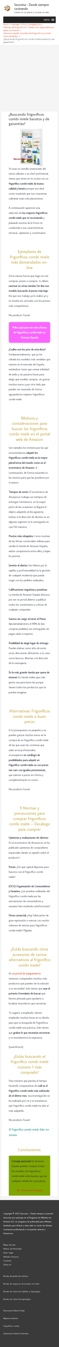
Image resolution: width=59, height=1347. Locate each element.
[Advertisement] (29, 76)
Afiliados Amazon (11, 1256)
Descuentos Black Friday (14, 1310)
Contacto (7, 1260)
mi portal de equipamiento (26, 973)
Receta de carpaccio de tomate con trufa (21, 1283)
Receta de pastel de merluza (15, 1276)
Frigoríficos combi (11, 1326)
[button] (47, 20)
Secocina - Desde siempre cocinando (31, 6)
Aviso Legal (8, 1252)
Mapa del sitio (9, 1244)
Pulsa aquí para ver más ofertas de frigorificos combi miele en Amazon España (29, 332)
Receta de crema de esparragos (17, 1299)
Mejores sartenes (10, 1318)
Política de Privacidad (12, 1248)
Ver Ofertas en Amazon (30, 1190)
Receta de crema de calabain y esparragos (21, 1291)
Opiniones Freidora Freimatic (16, 1333)
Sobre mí (7, 1264)
